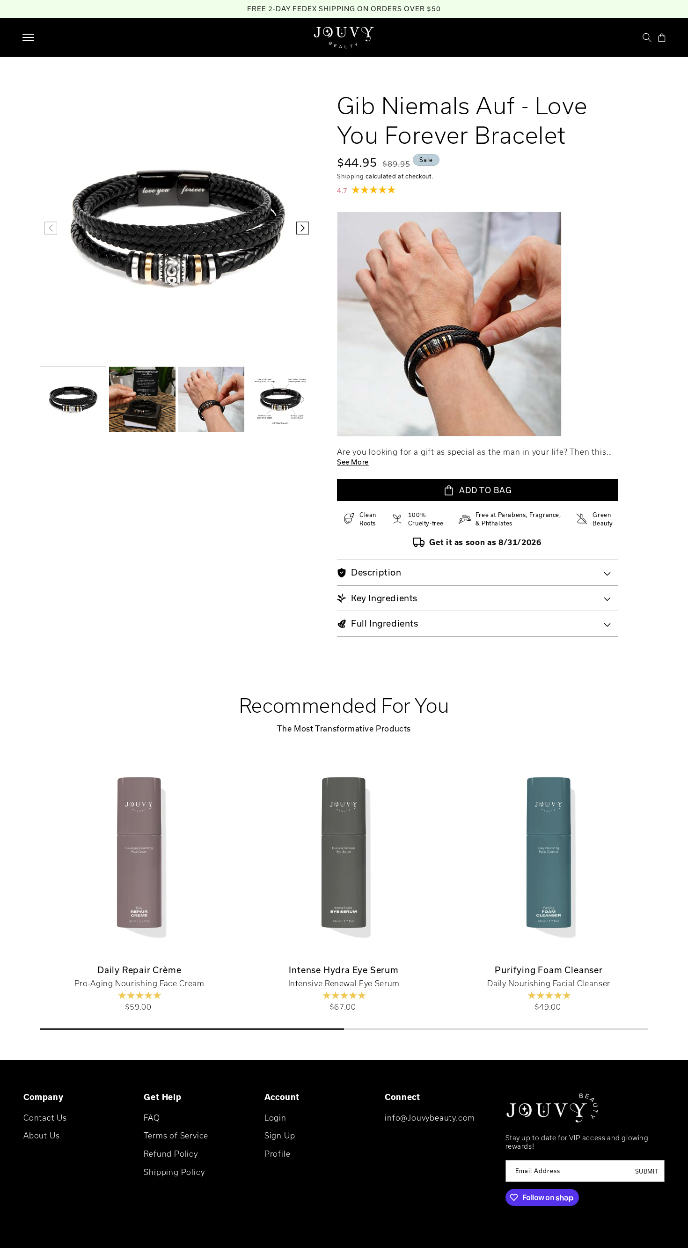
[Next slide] (670, 858)
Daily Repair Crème (139, 970)
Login (275, 1117)
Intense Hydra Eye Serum (344, 970)
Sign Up (279, 1135)
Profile (277, 1153)
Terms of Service (176, 1135)
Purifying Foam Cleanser (548, 970)
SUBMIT (647, 1171)
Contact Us (45, 1117)
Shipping (350, 176)
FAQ (152, 1117)
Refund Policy (171, 1153)
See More (353, 462)
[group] (73, 399)
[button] (28, 37)
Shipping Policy (174, 1171)
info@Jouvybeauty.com (430, 1117)
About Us (41, 1135)
